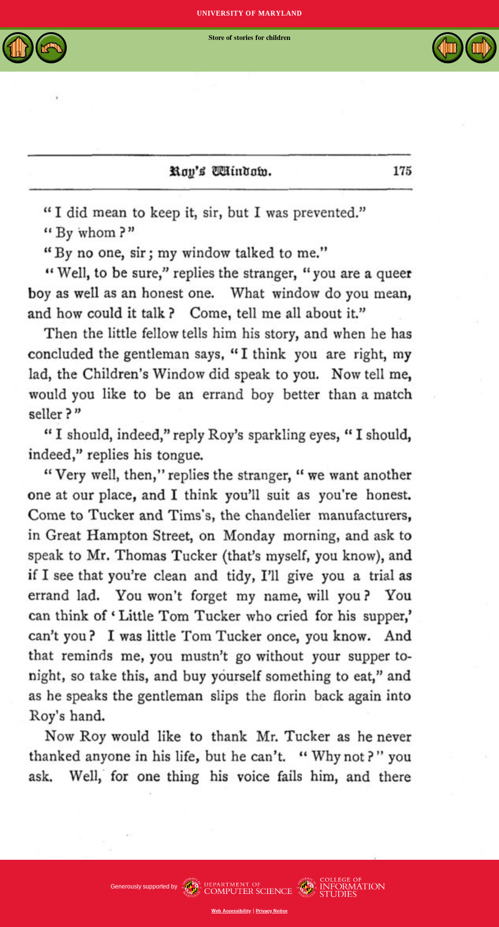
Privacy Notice (272, 910)
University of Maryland (249, 13)
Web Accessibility (231, 910)
